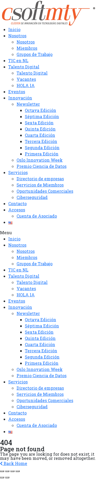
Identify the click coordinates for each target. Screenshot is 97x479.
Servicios (18, 172)
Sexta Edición (39, 122)
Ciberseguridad (32, 197)
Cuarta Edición (40, 135)
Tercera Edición (41, 141)
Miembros (27, 48)
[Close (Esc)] (2, 471)
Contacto (17, 203)
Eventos (16, 91)
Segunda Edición (42, 147)
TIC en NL (18, 60)
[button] (48, 233)
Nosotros (17, 35)
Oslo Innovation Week (40, 160)
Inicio (14, 29)
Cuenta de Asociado (37, 216)
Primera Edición (41, 153)
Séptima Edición (42, 116)
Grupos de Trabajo (35, 54)
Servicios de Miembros (40, 185)
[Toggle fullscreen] (12, 471)
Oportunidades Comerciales (45, 191)
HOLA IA (26, 85)
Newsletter (28, 104)
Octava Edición (40, 110)
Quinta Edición (40, 129)
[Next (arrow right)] (7, 477)
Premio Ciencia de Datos (41, 166)
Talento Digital (23, 66)
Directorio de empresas (40, 178)
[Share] (7, 471)
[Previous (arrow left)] (2, 477)
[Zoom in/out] (18, 471)
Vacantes (26, 79)
